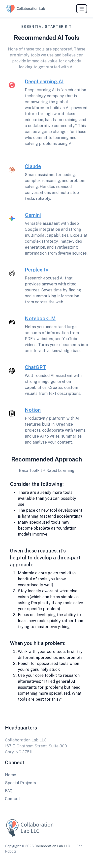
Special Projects (20, 782)
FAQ (8, 790)
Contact (12, 798)
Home (10, 775)
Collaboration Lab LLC (52, 846)
